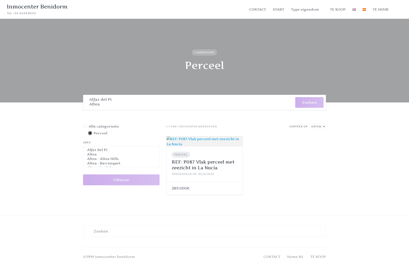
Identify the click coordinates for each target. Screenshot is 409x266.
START (278, 9)
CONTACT (257, 9)
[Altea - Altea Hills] (121, 159)
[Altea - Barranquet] (121, 163)
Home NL (295, 256)
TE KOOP (338, 9)
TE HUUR (381, 9)
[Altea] (189, 104)
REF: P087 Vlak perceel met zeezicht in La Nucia (203, 164)
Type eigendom (305, 9)
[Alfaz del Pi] (189, 99)
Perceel (180, 154)
